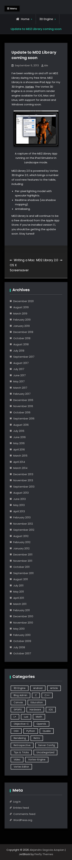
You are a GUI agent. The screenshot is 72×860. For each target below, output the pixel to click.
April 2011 (18, 598)
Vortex (29, 86)
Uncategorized (45, 752)
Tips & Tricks (21, 752)
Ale (46, 65)
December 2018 (23, 332)
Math (39, 716)
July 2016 (18, 431)
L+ (15, 716)
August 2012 (20, 536)
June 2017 (19, 375)
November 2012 (23, 524)
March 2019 (20, 313)
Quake (47, 731)
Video (17, 759)
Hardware (35, 709)
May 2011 (18, 591)
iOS (51, 709)
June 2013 (19, 499)
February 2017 (22, 394)
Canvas (18, 702)
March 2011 (20, 604)
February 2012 (21, 542)
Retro (37, 738)
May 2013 (19, 505)
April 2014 (19, 462)
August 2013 (21, 493)
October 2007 (22, 653)
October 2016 (21, 412)
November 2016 (23, 406)
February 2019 (22, 319)
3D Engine (46, 19)
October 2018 (21, 338)
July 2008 (19, 647)
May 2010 (19, 629)
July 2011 (18, 585)
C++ (47, 695)
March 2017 (20, 388)
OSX (16, 731)
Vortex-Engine (36, 759)
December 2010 (23, 616)
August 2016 (21, 425)
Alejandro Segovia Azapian (47, 850)
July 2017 (18, 369)
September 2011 (23, 573)
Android (37, 688)
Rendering (20, 738)
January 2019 (21, 326)
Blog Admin (20, 695)
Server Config (46, 745)
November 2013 (23, 480)
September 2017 (23, 357)
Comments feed (24, 814)
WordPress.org (22, 820)
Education (37, 702)
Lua (26, 716)
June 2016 (19, 437)
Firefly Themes (43, 854)
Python (30, 731)
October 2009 (22, 641)
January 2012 (21, 548)
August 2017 (21, 363)
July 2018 (18, 350)
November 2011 (22, 561)
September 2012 (23, 530)
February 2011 (21, 610)
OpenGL (41, 724)
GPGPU (18, 709)
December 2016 (23, 400)
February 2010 (22, 635)
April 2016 (19, 449)
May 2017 (19, 381)
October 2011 (21, 567)
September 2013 (23, 486)
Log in (17, 801)
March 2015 (20, 455)
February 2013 (22, 517)
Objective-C (21, 724)
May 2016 (19, 443)
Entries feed (21, 808)
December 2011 (23, 554)
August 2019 (21, 307)
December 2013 (23, 474)
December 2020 (23, 301)
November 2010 (23, 622)
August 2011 (20, 579)
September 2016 (23, 418)
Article (54, 688)
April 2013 (19, 511)
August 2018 (21, 344)
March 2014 (20, 468)
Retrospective (22, 745)
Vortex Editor (21, 766)
